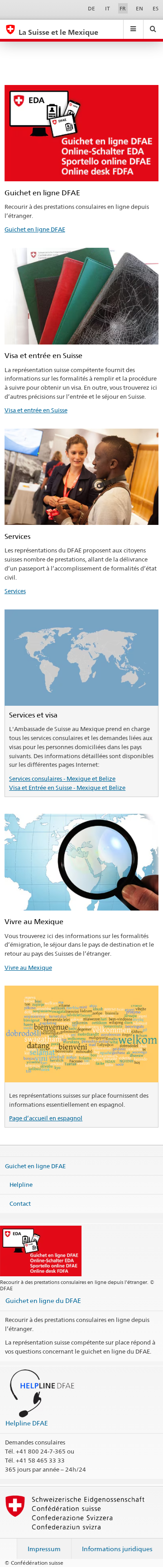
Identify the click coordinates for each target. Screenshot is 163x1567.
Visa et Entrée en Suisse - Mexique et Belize (67, 787)
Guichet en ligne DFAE (35, 229)
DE (91, 8)
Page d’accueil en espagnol (45, 1118)
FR (123, 8)
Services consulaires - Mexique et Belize (62, 778)
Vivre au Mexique (28, 967)
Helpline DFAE (26, 1423)
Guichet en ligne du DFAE (43, 1300)
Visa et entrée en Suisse (36, 410)
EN (139, 8)
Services (15, 591)
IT (107, 8)
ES (155, 8)
